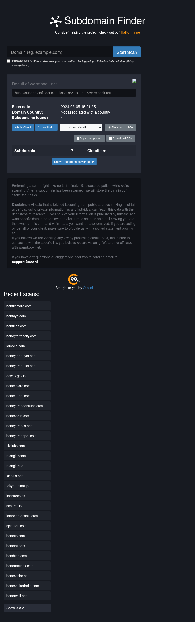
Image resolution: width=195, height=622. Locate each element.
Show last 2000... (19, 608)
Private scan (73, 63)
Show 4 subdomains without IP (74, 161)
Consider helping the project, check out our (97, 32)
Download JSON (122, 127)
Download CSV (122, 138)
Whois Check (23, 127)
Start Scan (127, 52)
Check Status (46, 127)
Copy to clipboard (90, 138)
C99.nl (88, 287)
